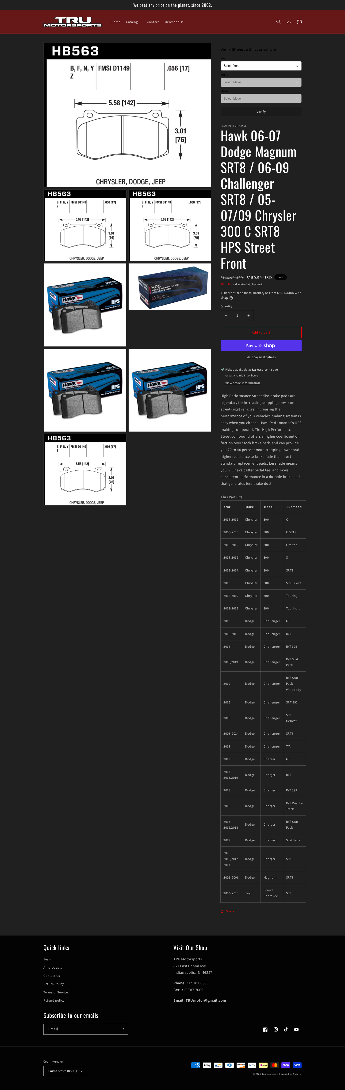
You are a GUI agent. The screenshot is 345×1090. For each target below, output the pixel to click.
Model (225, 91)
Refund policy (53, 1000)
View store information (242, 383)
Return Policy (53, 984)
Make (224, 74)
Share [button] (230, 911)
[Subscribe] (122, 1029)
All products (52, 967)
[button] (133, 22)
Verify (261, 111)
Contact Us (51, 975)
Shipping (227, 284)
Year (224, 58)
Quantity (226, 306)
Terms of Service (55, 992)
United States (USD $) (62, 1071)
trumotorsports (270, 1073)
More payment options (261, 357)
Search (48, 959)
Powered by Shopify (290, 1073)
